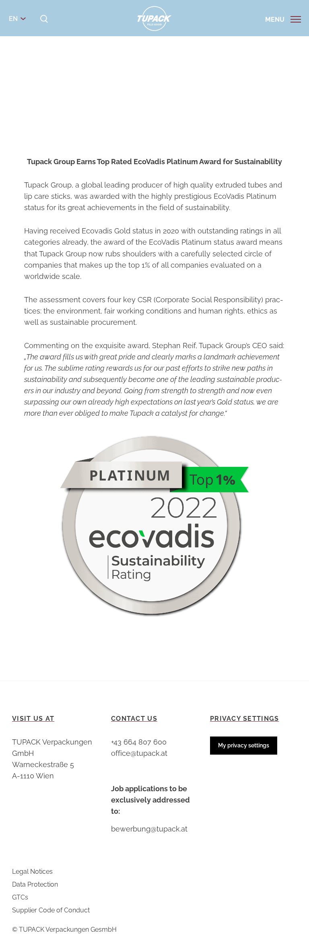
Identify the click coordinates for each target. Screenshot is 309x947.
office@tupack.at (139, 753)
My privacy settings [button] (243, 745)
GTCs (20, 897)
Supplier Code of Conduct (51, 910)
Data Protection (35, 884)
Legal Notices (32, 871)
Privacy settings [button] (244, 718)
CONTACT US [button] (134, 718)
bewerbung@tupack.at (149, 829)
